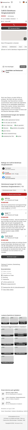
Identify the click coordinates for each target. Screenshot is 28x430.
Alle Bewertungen (12, 256)
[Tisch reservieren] (14, 24)
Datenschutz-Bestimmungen (10, 420)
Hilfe (24, 420)
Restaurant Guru (18, 423)
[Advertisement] (14, 85)
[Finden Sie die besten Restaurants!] (5, 2)
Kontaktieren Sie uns (15, 416)
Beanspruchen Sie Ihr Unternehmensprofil (14, 287)
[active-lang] (24, 2)
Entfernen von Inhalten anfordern (12, 418)
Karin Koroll (9, 236)
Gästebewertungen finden (9, 190)
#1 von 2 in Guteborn (8, 18)
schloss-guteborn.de (8, 282)
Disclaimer (20, 420)
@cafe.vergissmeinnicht (9, 284)
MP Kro (7, 198)
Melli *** (8, 213)
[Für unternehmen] (12, 2)
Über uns (22, 418)
